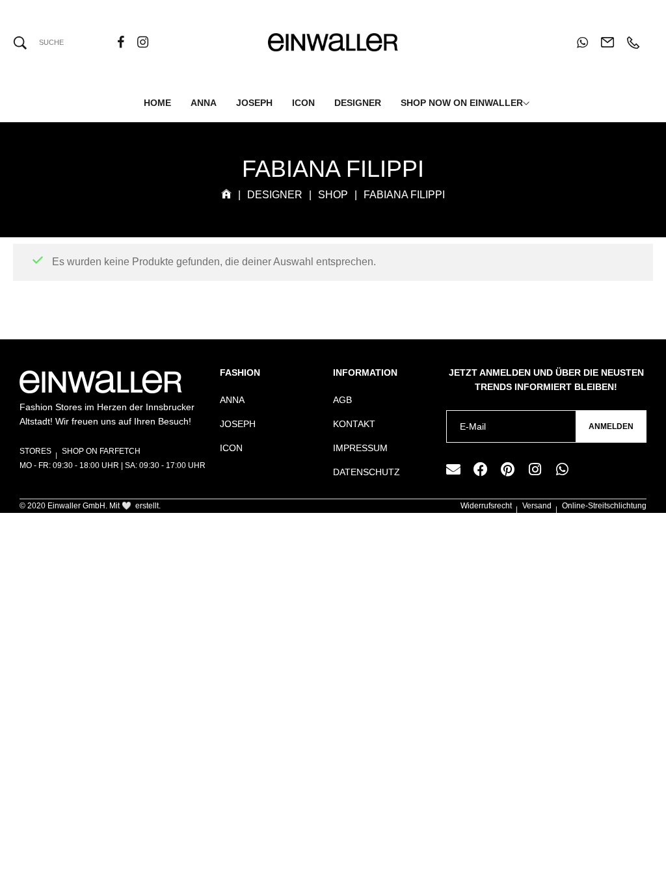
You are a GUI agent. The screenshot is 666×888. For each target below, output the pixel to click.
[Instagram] (535, 469)
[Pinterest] (508, 469)
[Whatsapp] (562, 469)
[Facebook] (480, 469)
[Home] (226, 194)
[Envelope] (453, 469)
